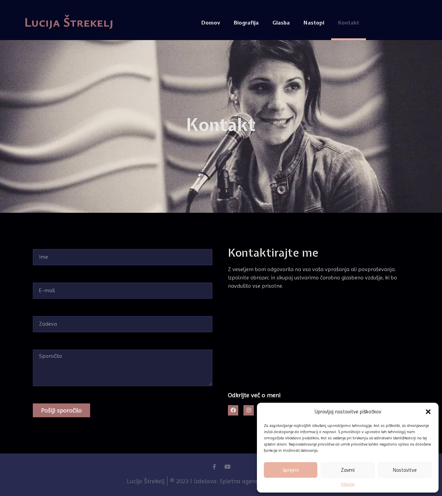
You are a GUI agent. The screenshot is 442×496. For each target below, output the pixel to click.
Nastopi (314, 22)
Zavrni (348, 470)
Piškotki (348, 484)
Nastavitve (405, 470)
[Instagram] (248, 410)
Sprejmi (290, 470)
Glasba (281, 22)
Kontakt (348, 22)
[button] (428, 411)
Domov (210, 22)
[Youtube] (227, 466)
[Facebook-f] (214, 466)
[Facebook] (233, 410)
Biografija (246, 22)
